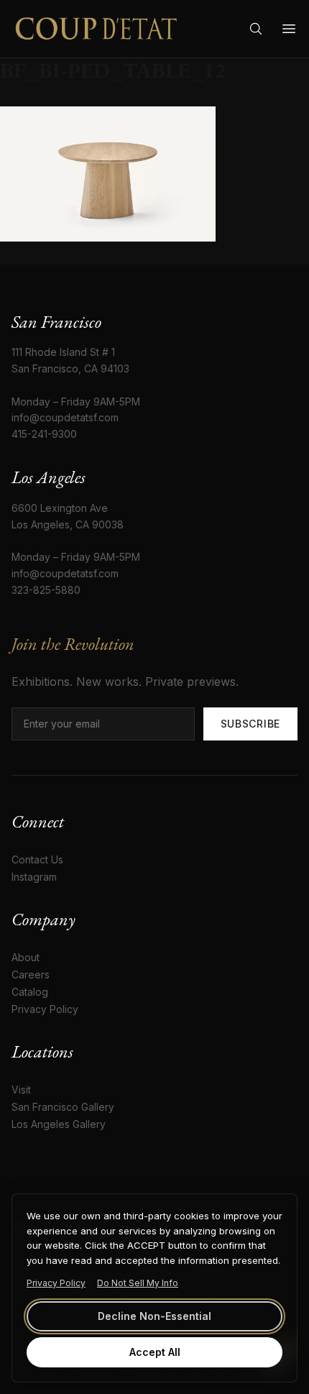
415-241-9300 (44, 434)
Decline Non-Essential (154, 1316)
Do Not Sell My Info (137, 1283)
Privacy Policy (56, 1283)
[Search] (256, 29)
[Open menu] (289, 28)
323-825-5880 (45, 590)
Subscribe (250, 723)
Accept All (154, 1352)
